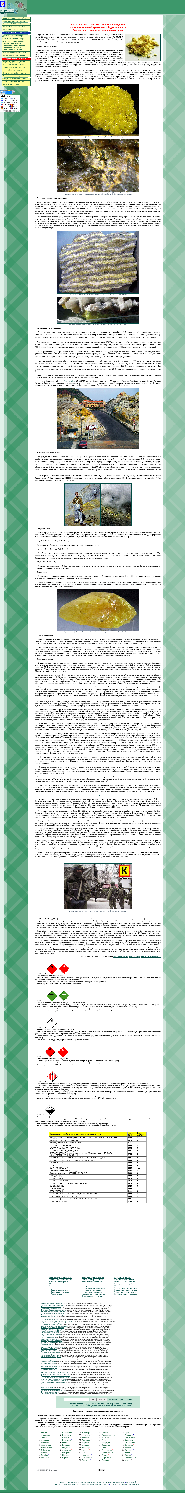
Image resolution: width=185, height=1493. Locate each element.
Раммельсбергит (109, 1435)
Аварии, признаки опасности (50, 1366)
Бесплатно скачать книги (12, 29)
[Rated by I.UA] (18, 93)
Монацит (86, 1445)
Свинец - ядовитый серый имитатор (53, 1382)
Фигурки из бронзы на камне (14, 79)
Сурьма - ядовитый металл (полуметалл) (55, 1374)
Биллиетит (46, 1458)
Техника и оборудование (49, 1360)
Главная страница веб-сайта (14, 18)
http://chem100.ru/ (120, 957)
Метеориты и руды (47, 1344)
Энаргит (128, 1453)
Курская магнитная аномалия (51, 1334)
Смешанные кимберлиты (49, 1393)
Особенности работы (48, 1369)
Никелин (86, 1450)
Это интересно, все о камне (13, 55)
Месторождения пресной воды (51, 1341)
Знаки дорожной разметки (50, 1355)
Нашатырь (86, 1448)
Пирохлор (86, 1460)
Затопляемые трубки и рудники (51, 1324)
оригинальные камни (13, 49)
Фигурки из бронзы (134, 1484)
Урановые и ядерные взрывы (51, 1352)
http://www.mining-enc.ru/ (151, 957)
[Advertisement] (98, 1239)
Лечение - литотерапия (11, 24)
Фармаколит (130, 1438)
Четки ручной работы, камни (14, 73)
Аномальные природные (49, 1368)
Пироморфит (87, 1458)
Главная (63, 1482)
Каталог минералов (85, 1482)
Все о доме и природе (60, 1292)
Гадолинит (67, 1440)
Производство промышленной (51, 1307)
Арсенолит (46, 1443)
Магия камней (131, 1482)
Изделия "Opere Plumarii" (124, 1280)
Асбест (128, 1460)
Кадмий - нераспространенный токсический (56, 1380)
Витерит (66, 1438)
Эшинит (128, 1455)
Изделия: (58, 1484)
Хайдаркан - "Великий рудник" (51, 1308)
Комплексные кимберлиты (50, 1339)
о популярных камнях (13, 41)
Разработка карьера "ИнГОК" (51, 1331)
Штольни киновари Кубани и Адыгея (53, 1313)
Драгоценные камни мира (12, 36)
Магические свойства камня (13, 27)
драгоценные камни (12, 43)
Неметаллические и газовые (50, 1392)
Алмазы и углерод (47, 1387)
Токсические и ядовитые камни (51, 1303)
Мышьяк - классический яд (50, 1384)
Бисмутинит (67, 1433)
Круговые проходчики (48, 1363)
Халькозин (129, 1440)
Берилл (44, 1453)
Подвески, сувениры (122, 1278)
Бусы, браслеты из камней (13, 64)
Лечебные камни (119, 1482)
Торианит (106, 1460)
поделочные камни (12, 47)
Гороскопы (108, 1482)
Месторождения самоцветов (14, 53)
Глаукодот (67, 1448)
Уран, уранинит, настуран (49, 1319)
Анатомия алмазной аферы (50, 1389)
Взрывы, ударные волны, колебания (53, 1347)
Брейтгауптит (68, 1435)
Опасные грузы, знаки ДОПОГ (51, 1357)
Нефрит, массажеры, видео (13, 76)
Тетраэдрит (107, 1458)
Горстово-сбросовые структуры (52, 1342)
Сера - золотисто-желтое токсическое (54, 1379)
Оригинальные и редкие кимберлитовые (54, 1326)
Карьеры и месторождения (50, 1332)
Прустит (105, 1433)
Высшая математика (59, 1290)
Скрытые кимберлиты (48, 1337)
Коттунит (86, 1438)
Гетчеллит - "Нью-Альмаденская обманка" (55, 1372)
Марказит (86, 1443)
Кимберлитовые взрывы (49, 1350)
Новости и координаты (11, 84)
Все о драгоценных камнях (93, 1278)
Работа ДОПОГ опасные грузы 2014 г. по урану (57, 1321)
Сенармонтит (107, 1445)
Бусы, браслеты (83, 1484)
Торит (128, 1433)
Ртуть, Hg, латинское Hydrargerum (52, 1305)
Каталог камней (98, 1482)
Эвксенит (129, 1450)
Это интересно (72, 1482)
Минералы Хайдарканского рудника (53, 1311)
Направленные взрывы (49, 1349)
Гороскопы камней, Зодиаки (13, 21)
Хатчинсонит (130, 1443)
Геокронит (66, 1445)
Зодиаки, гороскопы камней (60, 1280)
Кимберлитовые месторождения (52, 1336)
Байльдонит (46, 1450)
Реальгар (106, 1438)
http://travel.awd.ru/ (67, 381)
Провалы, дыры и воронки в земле (52, 1328)
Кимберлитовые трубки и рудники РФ (53, 1323)
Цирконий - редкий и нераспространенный (55, 1376)
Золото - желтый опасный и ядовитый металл (56, 1377)
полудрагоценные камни (14, 45)
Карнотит (66, 1458)
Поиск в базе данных (48, 1316)
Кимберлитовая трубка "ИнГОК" (51, 1329)
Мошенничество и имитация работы (53, 1390)
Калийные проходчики (48, 1361)
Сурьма (105, 1455)
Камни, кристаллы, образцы (13, 67)
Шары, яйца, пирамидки (12, 70)
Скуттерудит (107, 1450)
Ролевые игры (56, 1294)
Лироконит (86, 1440)
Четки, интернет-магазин (118, 1484)
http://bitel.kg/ (134, 957)
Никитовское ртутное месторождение (53, 1315)
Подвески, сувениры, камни (13, 62)
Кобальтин (86, 1435)
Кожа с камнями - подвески (125, 1294)
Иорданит (66, 1455)
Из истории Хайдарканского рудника (53, 1310)
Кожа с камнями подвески (13, 82)
